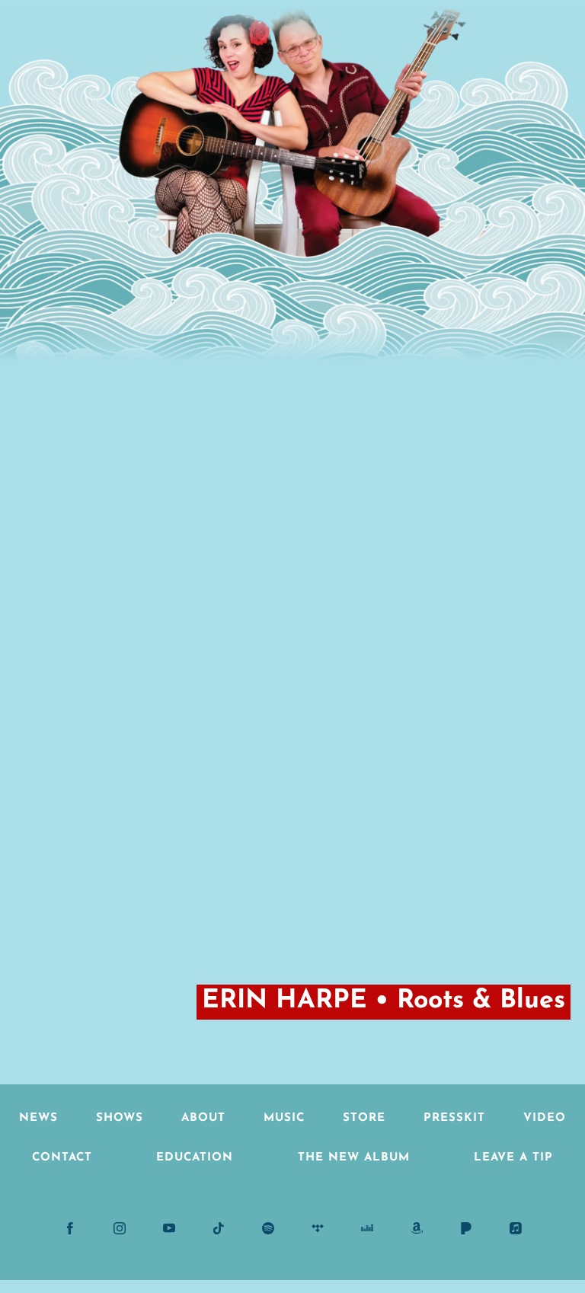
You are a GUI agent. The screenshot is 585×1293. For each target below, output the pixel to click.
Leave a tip (513, 1158)
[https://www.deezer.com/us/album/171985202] (367, 1228)
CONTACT (62, 1158)
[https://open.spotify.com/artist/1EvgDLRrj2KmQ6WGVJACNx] (268, 1228)
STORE (364, 1118)
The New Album (354, 1158)
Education (194, 1158)
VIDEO (544, 1118)
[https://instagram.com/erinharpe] (119, 1228)
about (203, 1118)
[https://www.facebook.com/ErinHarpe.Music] (70, 1228)
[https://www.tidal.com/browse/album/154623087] (318, 1228)
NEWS (38, 1118)
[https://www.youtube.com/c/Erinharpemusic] (169, 1228)
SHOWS (119, 1118)
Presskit (454, 1118)
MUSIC (284, 1118)
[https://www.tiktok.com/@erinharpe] (219, 1228)
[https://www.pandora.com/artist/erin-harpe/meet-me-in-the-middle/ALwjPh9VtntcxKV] (466, 1228)
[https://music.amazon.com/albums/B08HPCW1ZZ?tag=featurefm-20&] (417, 1228)
